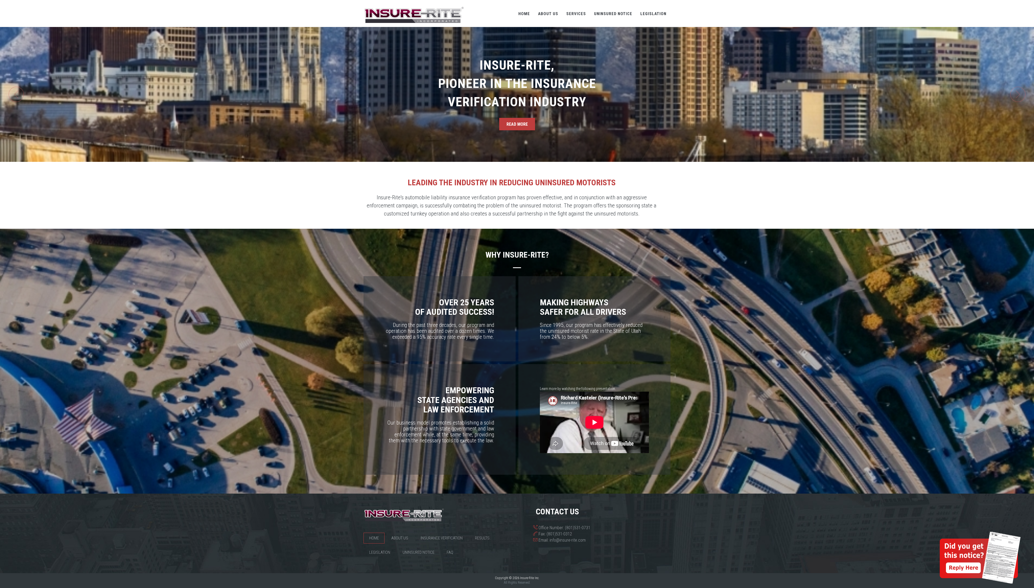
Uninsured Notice (613, 13)
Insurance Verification (442, 538)
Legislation (653, 13)
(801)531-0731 (577, 527)
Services (576, 13)
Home (524, 13)
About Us (548, 13)
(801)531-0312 (559, 533)
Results (482, 538)
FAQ (450, 552)
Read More (517, 124)
